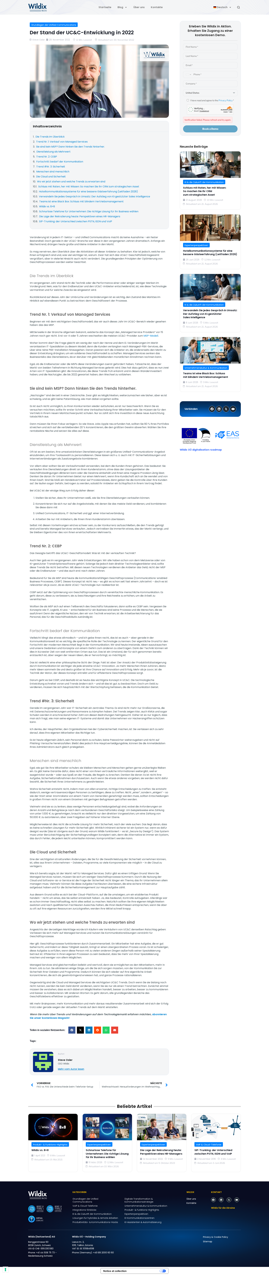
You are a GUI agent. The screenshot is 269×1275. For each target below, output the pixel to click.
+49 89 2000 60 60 (103, 1252)
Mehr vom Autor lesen (71, 1069)
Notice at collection (115, 1271)
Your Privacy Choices (145, 1271)
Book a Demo (210, 128)
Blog (120, 7)
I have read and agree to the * (212, 100)
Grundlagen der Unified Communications (53, 24)
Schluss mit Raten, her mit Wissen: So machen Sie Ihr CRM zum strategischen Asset (204, 191)
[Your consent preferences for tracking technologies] (5, 1270)
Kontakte (157, 7)
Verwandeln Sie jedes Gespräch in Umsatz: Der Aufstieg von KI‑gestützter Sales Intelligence (210, 314)
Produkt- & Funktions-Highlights (50, 1144)
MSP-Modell (151, 336)
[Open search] (238, 7)
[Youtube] (236, 1199)
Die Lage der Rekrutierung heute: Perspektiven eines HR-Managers (161, 1151)
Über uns (139, 7)
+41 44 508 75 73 (45, 1252)
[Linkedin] (221, 1199)
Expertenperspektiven (196, 245)
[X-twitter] (229, 1199)
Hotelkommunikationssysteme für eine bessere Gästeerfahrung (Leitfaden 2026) (210, 252)
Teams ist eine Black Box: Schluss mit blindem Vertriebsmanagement (205, 375)
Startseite (105, 7)
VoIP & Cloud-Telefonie (208, 1144)
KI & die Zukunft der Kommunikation (204, 182)
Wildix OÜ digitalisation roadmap (201, 450)
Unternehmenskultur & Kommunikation (206, 367)
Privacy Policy (226, 100)
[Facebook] (213, 1199)
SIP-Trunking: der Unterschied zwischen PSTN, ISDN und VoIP (213, 1151)
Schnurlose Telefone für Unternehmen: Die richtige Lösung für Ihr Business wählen (107, 1153)
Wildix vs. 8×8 (40, 1150)
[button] (71, 1030)
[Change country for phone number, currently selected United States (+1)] (188, 74)
